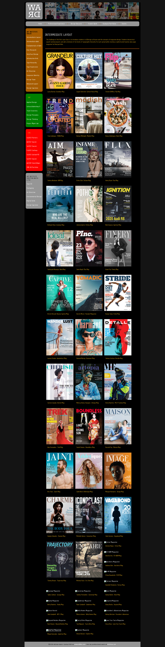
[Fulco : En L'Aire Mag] (88, 577)
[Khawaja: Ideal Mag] (59, 266)
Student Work (92, 24)
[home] (34, 19)
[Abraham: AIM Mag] (59, 177)
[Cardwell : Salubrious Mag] (83, 601)
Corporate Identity (33, 75)
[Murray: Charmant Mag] (88, 355)
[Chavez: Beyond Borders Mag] (56, 620)
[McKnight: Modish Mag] (88, 133)
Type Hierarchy (32, 63)
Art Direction (31, 71)
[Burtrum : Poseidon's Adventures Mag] (116, 610)
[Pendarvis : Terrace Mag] (111, 581)
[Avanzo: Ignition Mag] (117, 221)
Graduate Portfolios (109, 24)
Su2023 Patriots (32, 138)
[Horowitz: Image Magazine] (117, 488)
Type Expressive (32, 67)
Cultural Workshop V (33, 106)
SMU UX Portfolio (32, 167)
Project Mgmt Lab (33, 123)
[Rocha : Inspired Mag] (111, 601)
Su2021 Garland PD (33, 155)
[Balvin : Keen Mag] (110, 591)
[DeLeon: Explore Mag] (82, 630)
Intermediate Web (33, 41)
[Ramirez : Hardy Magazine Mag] (52, 601)
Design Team (31, 79)
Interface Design (32, 54)
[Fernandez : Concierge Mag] (83, 591)
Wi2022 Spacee (32, 142)
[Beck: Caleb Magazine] (88, 488)
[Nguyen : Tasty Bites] (83, 620)
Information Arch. (33, 58)
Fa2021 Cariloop (32, 150)
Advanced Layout (32, 84)
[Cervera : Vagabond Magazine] (117, 533)
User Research (31, 50)
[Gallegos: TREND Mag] (59, 133)
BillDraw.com (112, 644)
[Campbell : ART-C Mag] (51, 610)
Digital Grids (31, 201)
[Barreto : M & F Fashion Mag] (117, 399)
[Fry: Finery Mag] (117, 266)
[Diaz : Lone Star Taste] (114, 620)
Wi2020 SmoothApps (33, 163)
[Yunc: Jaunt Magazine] (59, 488)
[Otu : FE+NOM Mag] (111, 552)
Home (40, 24)
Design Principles (33, 115)
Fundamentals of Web (34, 46)
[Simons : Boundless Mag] (88, 444)
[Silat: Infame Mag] (88, 177)
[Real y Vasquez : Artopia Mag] (88, 399)
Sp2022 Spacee (32, 146)
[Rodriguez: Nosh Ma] (117, 133)
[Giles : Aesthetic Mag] (112, 562)
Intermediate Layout (34, 37)
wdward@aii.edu (79, 644)
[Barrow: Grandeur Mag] (59, 88)
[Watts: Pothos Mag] (88, 221)
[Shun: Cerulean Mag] (59, 221)
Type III (29, 184)
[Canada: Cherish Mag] (59, 399)
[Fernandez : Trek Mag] (59, 444)
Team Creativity (32, 111)
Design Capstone (32, 88)
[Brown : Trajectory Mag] (59, 577)
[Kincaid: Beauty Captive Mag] (59, 310)
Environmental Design (34, 196)
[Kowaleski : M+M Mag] (110, 571)
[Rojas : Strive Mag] (110, 542)
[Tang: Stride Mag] (117, 310)
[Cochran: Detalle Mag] (117, 355)
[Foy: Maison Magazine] (117, 444)
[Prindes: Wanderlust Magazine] (59, 355)
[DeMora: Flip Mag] (117, 88)
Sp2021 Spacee (32, 159)
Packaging (30, 188)
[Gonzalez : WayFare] (53, 630)
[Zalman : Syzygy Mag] (53, 591)
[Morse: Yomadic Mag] (88, 310)
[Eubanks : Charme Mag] (59, 533)
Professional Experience (56, 24)
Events (124, 24)
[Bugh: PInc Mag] (88, 266)
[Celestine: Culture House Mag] (88, 88)
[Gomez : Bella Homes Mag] (83, 610)
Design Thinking (32, 119)
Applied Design (32, 102)
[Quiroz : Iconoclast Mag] (88, 533)
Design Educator (76, 24)
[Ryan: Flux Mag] (117, 177)
